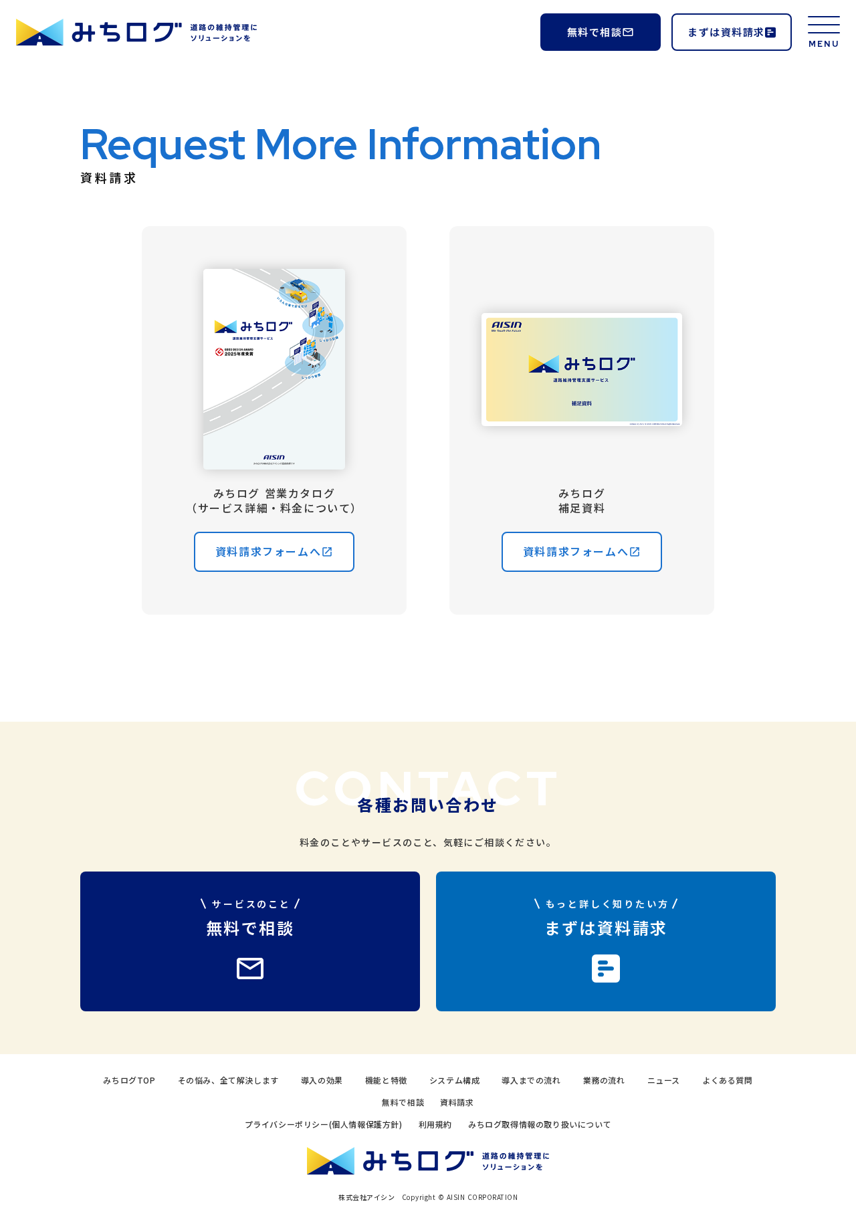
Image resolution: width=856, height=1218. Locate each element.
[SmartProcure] (136, 32)
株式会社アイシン (366, 1197)
